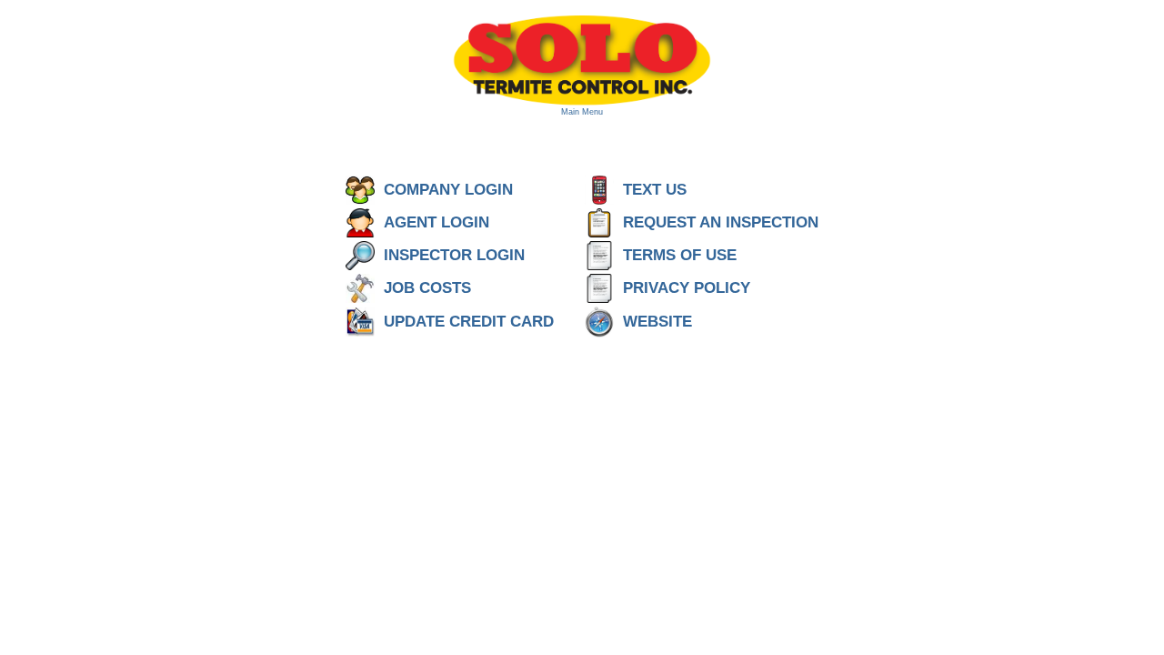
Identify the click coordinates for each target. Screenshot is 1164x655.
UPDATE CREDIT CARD (482, 321)
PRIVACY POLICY (686, 288)
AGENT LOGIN (436, 222)
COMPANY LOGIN (448, 189)
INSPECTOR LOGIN (470, 255)
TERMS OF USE (680, 255)
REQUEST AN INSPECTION (720, 222)
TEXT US (655, 189)
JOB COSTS (427, 288)
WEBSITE (657, 321)
